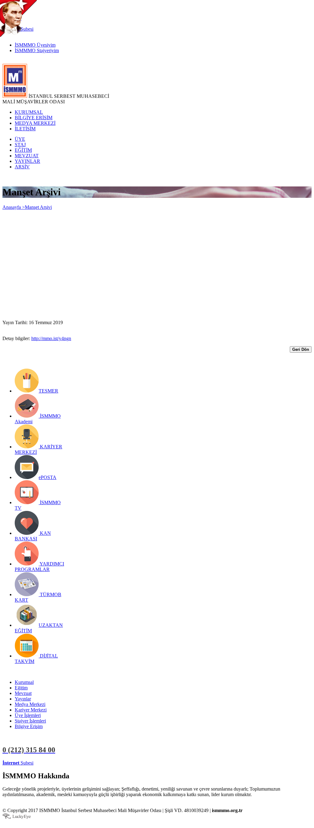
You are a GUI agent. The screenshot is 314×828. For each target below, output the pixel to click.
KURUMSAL (29, 112)
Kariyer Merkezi (31, 709)
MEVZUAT (27, 155)
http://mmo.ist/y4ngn (51, 338)
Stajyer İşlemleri (30, 720)
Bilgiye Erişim (29, 726)
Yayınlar (23, 698)
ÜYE (20, 139)
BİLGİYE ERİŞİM (33, 117)
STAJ (20, 144)
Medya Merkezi (30, 704)
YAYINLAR (27, 161)
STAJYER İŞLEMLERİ (97, 762)
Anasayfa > (13, 207)
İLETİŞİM (25, 128)
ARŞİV (22, 166)
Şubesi (17, 762)
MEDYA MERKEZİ (35, 123)
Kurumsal (24, 682)
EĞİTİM (23, 150)
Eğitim (21, 687)
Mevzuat (23, 693)
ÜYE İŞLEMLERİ (53, 762)
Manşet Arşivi (38, 207)
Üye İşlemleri (28, 715)
